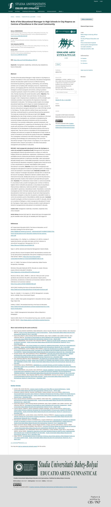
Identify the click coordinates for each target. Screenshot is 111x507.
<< (11, 442)
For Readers (83, 58)
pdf (59, 64)
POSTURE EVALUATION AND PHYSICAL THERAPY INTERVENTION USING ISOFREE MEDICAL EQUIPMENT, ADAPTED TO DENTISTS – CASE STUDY (43, 354)
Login (101, 1)
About (60, 11)
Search (99, 11)
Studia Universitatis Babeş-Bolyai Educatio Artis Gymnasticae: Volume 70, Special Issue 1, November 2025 (41, 377)
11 (23, 442)
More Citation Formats (62, 92)
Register (96, 1)
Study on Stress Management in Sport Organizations (33, 332)
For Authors (83, 61)
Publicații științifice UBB (87, 49)
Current (10, 11)
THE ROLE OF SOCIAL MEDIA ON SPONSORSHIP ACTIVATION (59, 426)
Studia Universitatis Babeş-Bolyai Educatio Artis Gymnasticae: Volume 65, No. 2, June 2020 (45, 347)
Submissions (41, 11)
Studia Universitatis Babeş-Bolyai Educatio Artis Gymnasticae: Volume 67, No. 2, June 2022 (50, 373)
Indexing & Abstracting (28, 11)
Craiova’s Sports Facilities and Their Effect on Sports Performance (48, 389)
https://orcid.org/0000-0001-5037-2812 (19, 54)
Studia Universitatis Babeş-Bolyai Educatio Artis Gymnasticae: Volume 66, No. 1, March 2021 (40, 428)
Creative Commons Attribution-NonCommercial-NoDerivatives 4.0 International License (65, 125)
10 (22, 442)
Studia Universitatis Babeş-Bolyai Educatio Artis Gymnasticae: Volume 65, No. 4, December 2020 (41, 356)
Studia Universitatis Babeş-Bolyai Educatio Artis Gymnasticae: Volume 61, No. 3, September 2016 (40, 423)
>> (14, 381)
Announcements (51, 11)
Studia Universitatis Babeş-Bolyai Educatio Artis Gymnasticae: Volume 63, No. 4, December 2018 (49, 352)
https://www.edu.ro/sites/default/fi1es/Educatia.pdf (25, 272)
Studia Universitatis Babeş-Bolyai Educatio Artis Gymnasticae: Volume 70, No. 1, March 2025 (42, 338)
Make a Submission (87, 19)
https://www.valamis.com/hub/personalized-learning (34, 320)
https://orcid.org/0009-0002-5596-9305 (19, 36)
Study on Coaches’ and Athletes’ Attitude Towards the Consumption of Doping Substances (43, 415)
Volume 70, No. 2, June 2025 (28, 16)
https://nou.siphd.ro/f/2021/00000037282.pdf (23, 284)
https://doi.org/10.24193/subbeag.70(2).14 (25, 60)
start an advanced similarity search (27, 446)
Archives (17, 11)
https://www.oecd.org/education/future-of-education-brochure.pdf (29, 289)
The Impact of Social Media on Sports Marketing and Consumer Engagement (46, 337)
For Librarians (84, 63)
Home (12, 16)
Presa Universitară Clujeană (88, 42)
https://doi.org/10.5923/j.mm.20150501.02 (22, 245)
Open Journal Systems (87, 70)
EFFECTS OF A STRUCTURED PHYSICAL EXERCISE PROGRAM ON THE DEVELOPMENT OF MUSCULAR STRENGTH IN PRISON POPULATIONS (43, 410)
